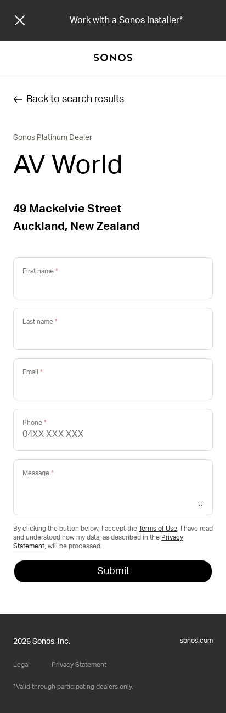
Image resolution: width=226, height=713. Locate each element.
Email (30, 372)
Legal (21, 664)
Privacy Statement (79, 664)
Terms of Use (158, 528)
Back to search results (75, 99)
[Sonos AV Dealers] (113, 57)
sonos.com (196, 640)
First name (38, 271)
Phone (32, 422)
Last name (37, 321)
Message (35, 473)
